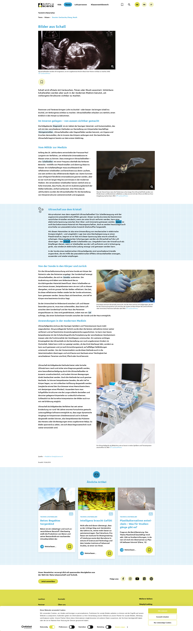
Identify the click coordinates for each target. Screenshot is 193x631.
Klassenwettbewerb (100, 4)
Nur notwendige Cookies (162, 623)
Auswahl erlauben (162, 617)
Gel (89, 312)
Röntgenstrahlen (46, 132)
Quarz (118, 222)
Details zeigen (120, 627)
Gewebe (66, 277)
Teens (68, 4)
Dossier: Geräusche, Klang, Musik (64, 17)
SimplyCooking (145, 604)
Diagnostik (57, 126)
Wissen (47, 17)
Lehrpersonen (81, 4)
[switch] (72, 627)
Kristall (67, 241)
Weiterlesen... (50, 546)
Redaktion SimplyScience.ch (54, 456)
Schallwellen (47, 161)
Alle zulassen (162, 611)
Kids (59, 4)
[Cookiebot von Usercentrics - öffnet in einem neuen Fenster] (26, 627)
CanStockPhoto (45, 73)
